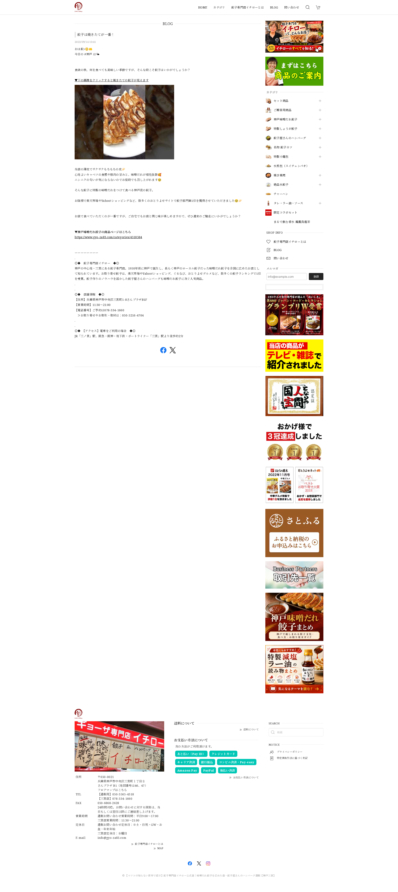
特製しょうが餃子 (285, 129)
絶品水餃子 (281, 184)
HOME (202, 7)
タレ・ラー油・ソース (288, 203)
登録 (316, 276)
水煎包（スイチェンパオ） (291, 166)
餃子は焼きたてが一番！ (96, 34)
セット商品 (281, 101)
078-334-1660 (122, 799)
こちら (122, 790)
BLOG (274, 7)
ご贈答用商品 (282, 110)
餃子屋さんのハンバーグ (290, 138)
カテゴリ (219, 7)
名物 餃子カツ (283, 147)
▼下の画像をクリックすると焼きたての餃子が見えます (112, 80)
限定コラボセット (285, 212)
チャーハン (281, 194)
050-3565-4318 (123, 794)
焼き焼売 (279, 175)
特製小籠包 (281, 157)
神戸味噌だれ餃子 (285, 119)
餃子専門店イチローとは (247, 7)
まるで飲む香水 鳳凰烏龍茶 (292, 222)
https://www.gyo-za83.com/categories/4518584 (108, 237)
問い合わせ (291, 7)
